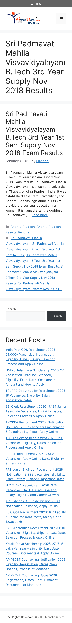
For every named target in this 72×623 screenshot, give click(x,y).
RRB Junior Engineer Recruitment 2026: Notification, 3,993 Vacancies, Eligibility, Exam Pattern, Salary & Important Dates (35, 474)
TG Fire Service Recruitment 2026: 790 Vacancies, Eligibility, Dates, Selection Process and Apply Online (34, 442)
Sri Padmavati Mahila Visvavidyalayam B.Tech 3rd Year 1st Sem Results (35, 249)
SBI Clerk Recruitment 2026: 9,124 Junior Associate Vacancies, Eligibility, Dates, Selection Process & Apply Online (36, 411)
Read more (40, 215)
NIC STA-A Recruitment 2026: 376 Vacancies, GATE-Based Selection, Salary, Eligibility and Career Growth (32, 490)
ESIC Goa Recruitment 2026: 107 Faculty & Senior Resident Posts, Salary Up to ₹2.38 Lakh (36, 517)
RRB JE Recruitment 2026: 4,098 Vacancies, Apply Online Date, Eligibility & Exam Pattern (35, 458)
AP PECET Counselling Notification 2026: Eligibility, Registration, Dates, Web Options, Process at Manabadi (36, 564)
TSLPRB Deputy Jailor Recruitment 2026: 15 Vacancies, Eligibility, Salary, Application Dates (36, 395)
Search (11, 309)
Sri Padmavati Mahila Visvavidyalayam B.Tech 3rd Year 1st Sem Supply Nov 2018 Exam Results (35, 133)
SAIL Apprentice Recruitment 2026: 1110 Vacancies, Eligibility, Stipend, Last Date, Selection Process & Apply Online (36, 532)
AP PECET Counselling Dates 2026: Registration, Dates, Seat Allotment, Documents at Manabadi (32, 580)
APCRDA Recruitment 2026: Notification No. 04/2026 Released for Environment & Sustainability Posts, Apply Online (35, 427)
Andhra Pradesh (23, 227)
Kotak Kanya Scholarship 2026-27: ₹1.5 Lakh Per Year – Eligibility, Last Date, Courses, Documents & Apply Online (34, 548)
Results (23, 232)
